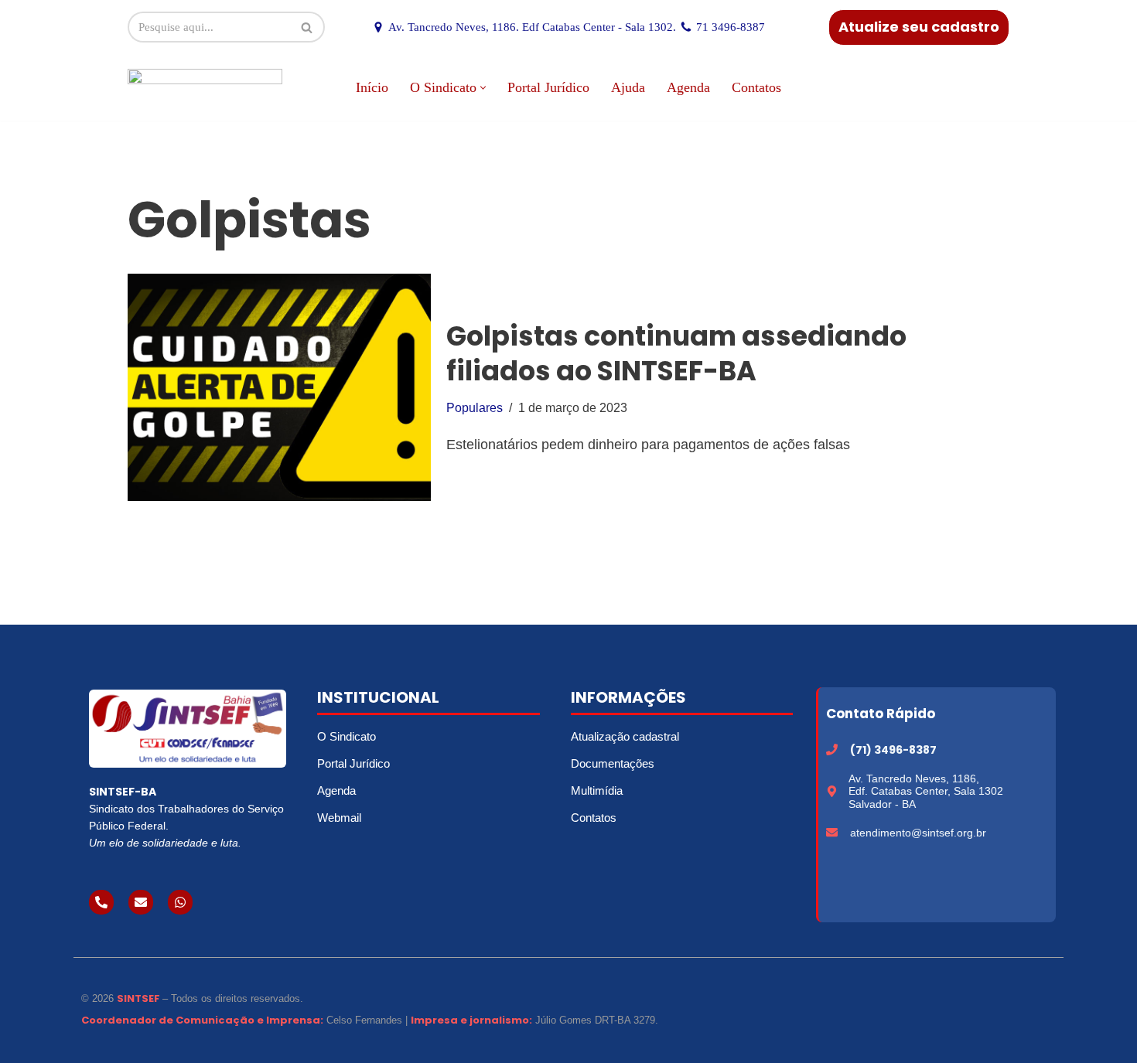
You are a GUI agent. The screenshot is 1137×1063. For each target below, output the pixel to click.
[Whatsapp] (180, 902)
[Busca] (307, 27)
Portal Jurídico (548, 87)
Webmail (339, 817)
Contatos (756, 87)
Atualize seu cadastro (918, 26)
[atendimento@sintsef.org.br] (832, 832)
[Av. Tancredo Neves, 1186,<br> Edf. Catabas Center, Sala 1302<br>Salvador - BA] (832, 791)
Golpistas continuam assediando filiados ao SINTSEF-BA (676, 353)
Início (372, 87)
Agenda (688, 87)
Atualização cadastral (625, 736)
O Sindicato (346, 736)
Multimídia (597, 790)
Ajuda (628, 87)
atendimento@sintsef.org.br (918, 832)
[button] (483, 87)
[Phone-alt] (101, 902)
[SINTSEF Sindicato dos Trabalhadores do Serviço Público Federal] (205, 88)
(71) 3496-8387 (893, 750)
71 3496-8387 (730, 26)
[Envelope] (140, 902)
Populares (474, 407)
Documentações (612, 763)
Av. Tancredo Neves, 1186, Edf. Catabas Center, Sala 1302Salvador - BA (925, 791)
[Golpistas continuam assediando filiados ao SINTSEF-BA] (279, 387)
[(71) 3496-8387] (832, 749)
